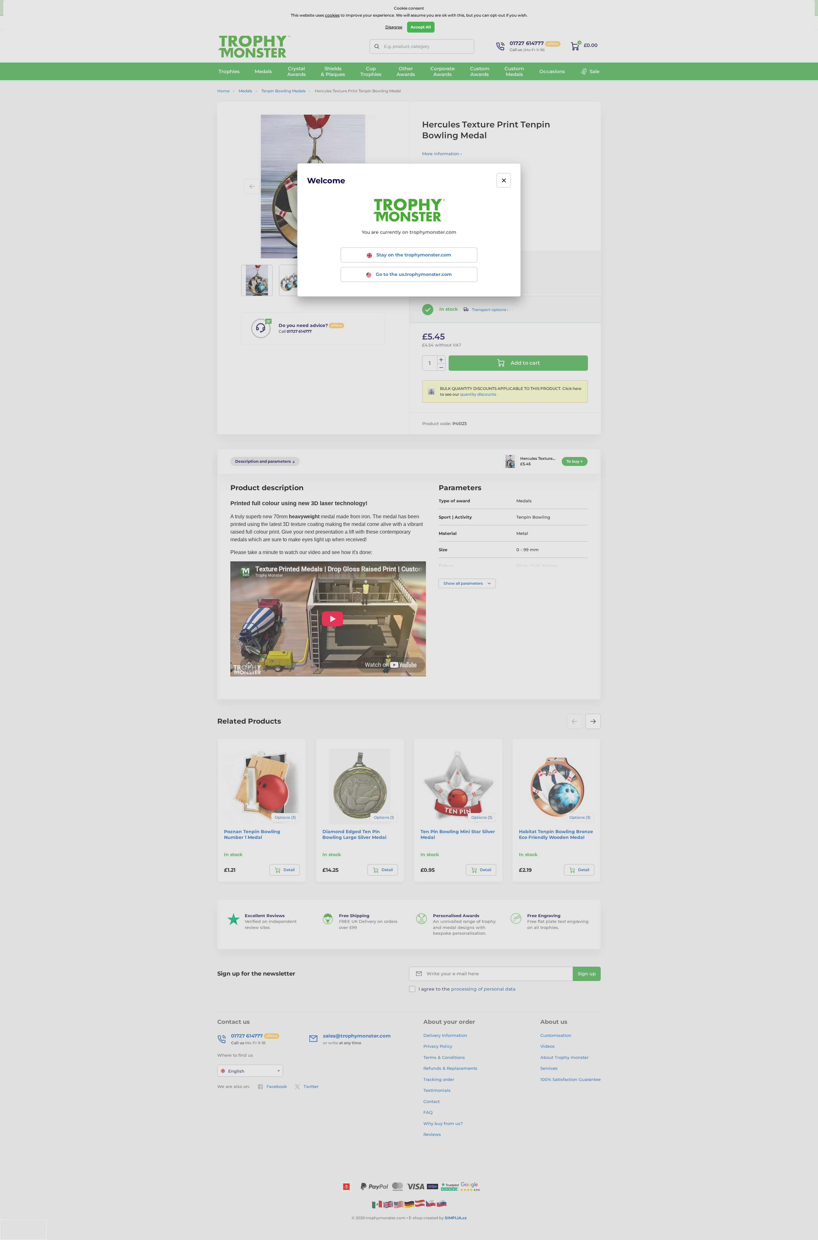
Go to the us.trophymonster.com (413, 274)
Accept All (421, 27)
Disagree (393, 27)
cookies (332, 15)
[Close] (504, 180)
